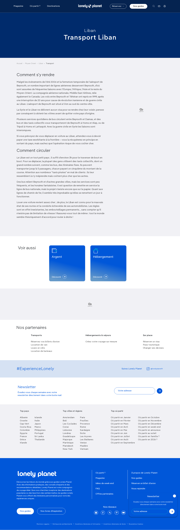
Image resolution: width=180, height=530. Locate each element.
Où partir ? (100, 473)
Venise (83, 443)
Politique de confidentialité (62, 524)
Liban (90, 31)
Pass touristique (151, 345)
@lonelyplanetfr (157, 369)
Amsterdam (69, 418)
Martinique (68, 443)
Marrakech (68, 446)
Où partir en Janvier (121, 418)
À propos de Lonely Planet (144, 473)
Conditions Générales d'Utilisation (88, 524)
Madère (84, 446)
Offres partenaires (104, 494)
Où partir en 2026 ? (147, 440)
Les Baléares (86, 440)
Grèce (23, 440)
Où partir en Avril (119, 427)
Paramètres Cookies (136, 524)
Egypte (23, 433)
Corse (66, 427)
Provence (85, 424)
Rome (83, 427)
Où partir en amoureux (149, 430)
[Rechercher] (154, 6)
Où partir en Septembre (123, 443)
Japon (38, 424)
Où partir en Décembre (149, 424)
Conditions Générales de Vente (115, 524)
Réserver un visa (151, 342)
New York (68, 449)
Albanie (24, 418)
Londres (67, 433)
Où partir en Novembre (150, 421)
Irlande (23, 443)
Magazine (100, 478)
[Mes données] (164, 6)
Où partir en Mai (119, 430)
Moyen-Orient (30, 63)
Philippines (40, 430)
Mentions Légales (43, 524)
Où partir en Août (119, 440)
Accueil (19, 63)
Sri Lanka (39, 436)
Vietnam (84, 449)
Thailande (40, 440)
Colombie (25, 430)
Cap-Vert (24, 424)
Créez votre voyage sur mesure (101, 342)
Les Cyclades (70, 424)
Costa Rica (25, 427)
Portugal (39, 433)
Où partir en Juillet (120, 436)
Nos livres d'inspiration (51, 511)
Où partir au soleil (147, 433)
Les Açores (85, 436)
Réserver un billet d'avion (143, 483)
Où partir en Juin (119, 433)
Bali (65, 421)
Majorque (67, 440)
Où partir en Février (120, 421)
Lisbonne (67, 430)
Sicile (83, 433)
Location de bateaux (41, 351)
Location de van (39, 345)
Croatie (24, 421)
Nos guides (138, 6)
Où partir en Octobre (148, 418)
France (23, 436)
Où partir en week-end (149, 427)
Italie (37, 421)
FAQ (98, 489)
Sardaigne (85, 430)
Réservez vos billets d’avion (45, 342)
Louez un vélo (38, 348)
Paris (82, 418)
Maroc (38, 427)
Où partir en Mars (119, 424)
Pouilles (84, 421)
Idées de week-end (105, 483)
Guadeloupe (69, 436)
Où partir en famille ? (148, 436)
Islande (38, 418)
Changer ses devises (153, 348)
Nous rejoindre (138, 489)
